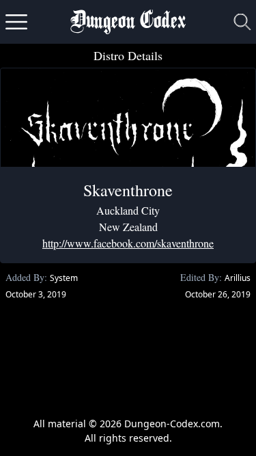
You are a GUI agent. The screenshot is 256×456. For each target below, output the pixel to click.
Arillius (238, 278)
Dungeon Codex (128, 22)
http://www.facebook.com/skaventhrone (128, 243)
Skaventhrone (128, 190)
